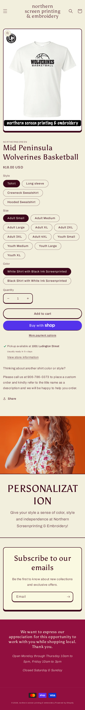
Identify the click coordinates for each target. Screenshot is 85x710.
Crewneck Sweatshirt (23, 192)
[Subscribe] (68, 597)
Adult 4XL (40, 236)
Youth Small (66, 236)
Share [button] (12, 398)
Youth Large (48, 246)
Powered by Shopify (64, 703)
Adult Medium (45, 218)
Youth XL (14, 255)
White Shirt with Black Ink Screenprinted (37, 271)
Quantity (8, 290)
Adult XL (41, 227)
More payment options (42, 335)
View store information (23, 357)
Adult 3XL (14, 236)
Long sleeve (35, 183)
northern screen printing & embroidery (37, 703)
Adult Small (15, 218)
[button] (5, 11)
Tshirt (11, 183)
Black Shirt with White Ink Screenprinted (37, 280)
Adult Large (16, 227)
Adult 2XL (65, 227)
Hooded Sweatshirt (21, 202)
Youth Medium (17, 246)
